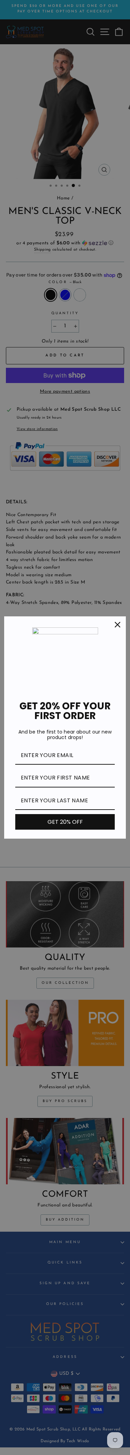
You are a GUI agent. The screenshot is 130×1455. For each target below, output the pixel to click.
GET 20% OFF (65, 822)
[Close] (117, 624)
